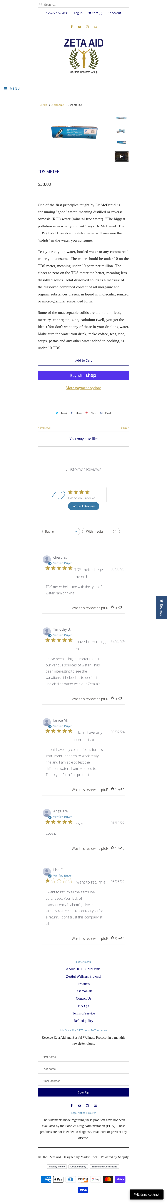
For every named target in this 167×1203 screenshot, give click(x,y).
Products (84, 984)
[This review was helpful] (112, 938)
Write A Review (84, 506)
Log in (78, 13)
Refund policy (83, 1021)
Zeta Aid (55, 1157)
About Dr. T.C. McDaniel (83, 969)
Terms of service (83, 1013)
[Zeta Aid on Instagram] (87, 27)
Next (124, 427)
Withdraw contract (146, 1194)
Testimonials (83, 991)
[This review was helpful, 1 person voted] (112, 790)
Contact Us (83, 998)
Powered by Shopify (115, 1157)
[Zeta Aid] (83, 56)
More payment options (83, 388)
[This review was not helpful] (120, 938)
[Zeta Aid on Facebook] (72, 27)
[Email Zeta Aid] (95, 27)
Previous (45, 427)
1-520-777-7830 (57, 13)
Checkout (114, 13)
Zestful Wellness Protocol (83, 976)
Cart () (96, 13)
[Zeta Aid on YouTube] (79, 27)
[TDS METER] (74, 135)
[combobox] (61, 531)
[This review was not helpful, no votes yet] (120, 608)
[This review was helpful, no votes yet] (112, 608)
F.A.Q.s (83, 1006)
